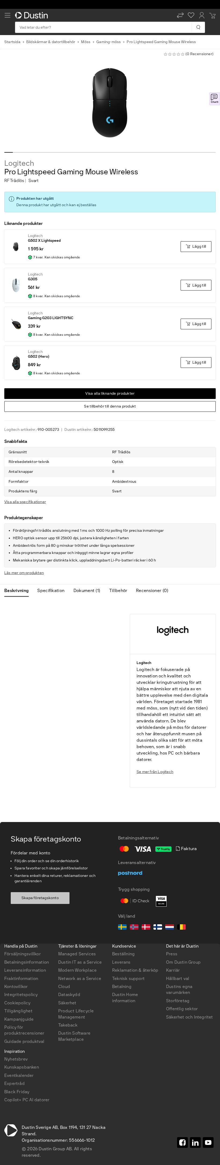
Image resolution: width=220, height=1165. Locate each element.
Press (171, 953)
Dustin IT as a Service (80, 962)
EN (16, 878)
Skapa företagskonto (40, 898)
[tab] (18, 591)
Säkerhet (67, 1002)
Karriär (173, 970)
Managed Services (77, 953)
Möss (85, 42)
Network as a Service (79, 978)
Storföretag (177, 1000)
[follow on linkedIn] (195, 1142)
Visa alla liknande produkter (109, 393)
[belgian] (181, 928)
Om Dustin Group (183, 962)
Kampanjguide (19, 1019)
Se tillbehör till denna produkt (110, 406)
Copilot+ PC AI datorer (26, 1099)
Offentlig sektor (182, 1008)
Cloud (64, 986)
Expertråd (14, 1083)
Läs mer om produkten (24, 573)
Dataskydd (69, 994)
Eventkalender (19, 1075)
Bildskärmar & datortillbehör (50, 42)
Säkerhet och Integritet (189, 1017)
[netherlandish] (169, 928)
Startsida (12, 42)
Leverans (121, 962)
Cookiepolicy (17, 1002)
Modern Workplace (77, 970)
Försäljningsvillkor (22, 953)
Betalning (121, 986)
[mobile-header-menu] (7, 15)
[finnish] (157, 928)
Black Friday (16, 1091)
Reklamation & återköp (135, 970)
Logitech (19, 163)
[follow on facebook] (182, 1142)
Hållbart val (177, 978)
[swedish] (122, 928)
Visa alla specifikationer (25, 502)
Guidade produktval (24, 1041)
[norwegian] (134, 928)
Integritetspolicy (21, 994)
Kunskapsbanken (21, 1067)
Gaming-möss (108, 42)
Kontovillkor (16, 986)
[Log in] (202, 15)
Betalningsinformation (26, 962)
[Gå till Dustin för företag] (32, 15)
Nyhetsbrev (16, 1059)
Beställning (123, 953)
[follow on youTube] (208, 1142)
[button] (180, 15)
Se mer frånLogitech (155, 772)
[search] (198, 27)
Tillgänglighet (18, 1010)
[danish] (146, 928)
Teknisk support (128, 978)
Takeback (68, 1025)
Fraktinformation (21, 978)
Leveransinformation (25, 970)
